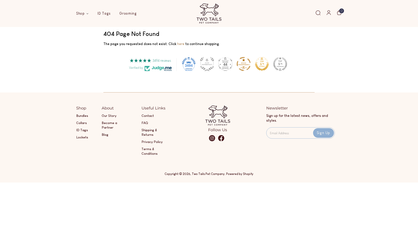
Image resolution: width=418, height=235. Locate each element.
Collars (81, 123)
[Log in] (328, 14)
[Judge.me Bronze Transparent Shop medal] (244, 64)
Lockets (82, 137)
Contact (148, 116)
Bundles (82, 116)
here (180, 44)
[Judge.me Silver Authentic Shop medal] (207, 64)
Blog (105, 134)
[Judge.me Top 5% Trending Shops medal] (280, 64)
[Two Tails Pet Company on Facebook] (221, 140)
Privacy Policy (152, 142)
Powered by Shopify (239, 174)
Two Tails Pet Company (208, 174)
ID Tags (104, 13)
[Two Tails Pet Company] (217, 124)
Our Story (109, 116)
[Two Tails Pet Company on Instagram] (212, 140)
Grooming (128, 13)
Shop (81, 13)
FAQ (145, 123)
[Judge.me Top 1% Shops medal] (262, 64)
